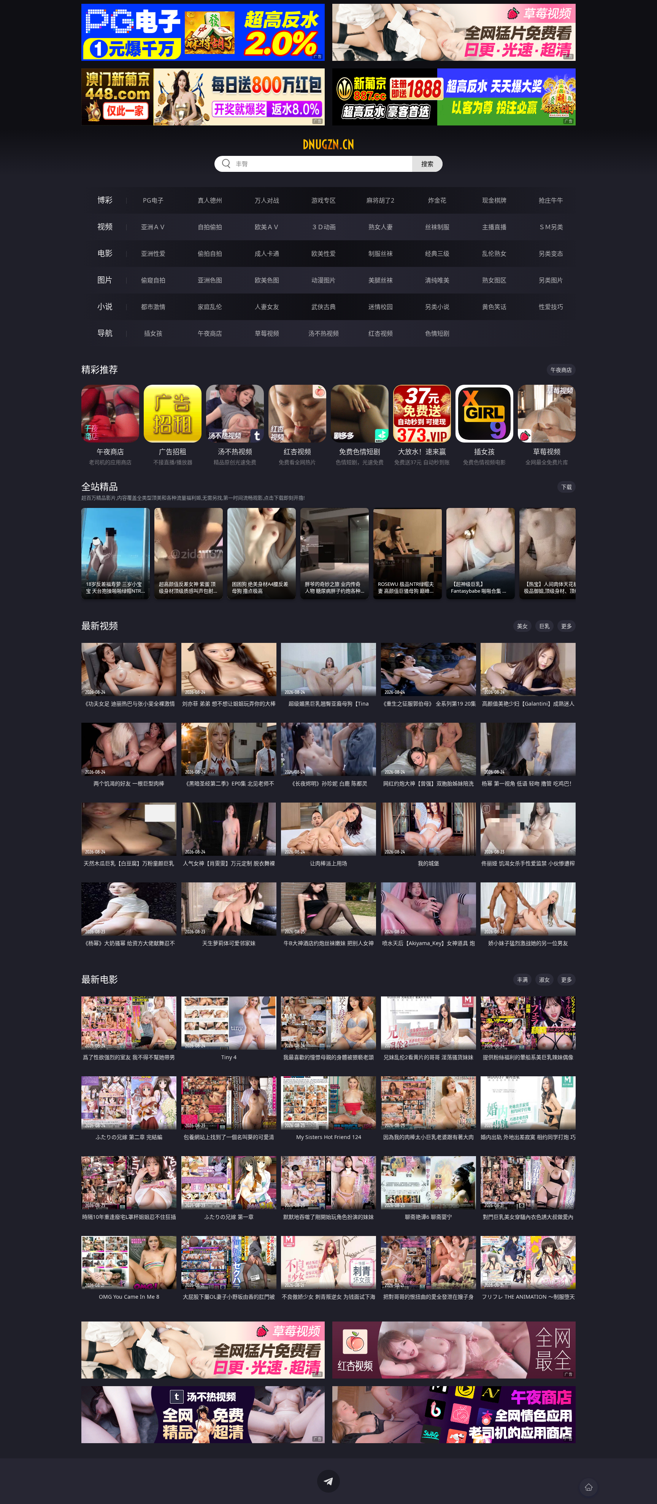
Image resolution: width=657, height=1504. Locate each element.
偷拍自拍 (210, 253)
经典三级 (437, 253)
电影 (105, 253)
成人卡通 (267, 253)
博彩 (105, 200)
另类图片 (551, 280)
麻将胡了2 (380, 200)
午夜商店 (210, 333)
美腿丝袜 (380, 280)
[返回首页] (588, 1487)
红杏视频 (380, 333)
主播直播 (494, 227)
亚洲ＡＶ (153, 227)
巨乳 (544, 626)
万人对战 (267, 200)
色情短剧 (437, 333)
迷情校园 (380, 307)
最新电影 (99, 979)
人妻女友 (267, 307)
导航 (105, 333)
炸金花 (437, 200)
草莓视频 (267, 333)
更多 (566, 626)
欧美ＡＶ (267, 227)
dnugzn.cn (328, 144)
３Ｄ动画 (323, 227)
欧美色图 (267, 280)
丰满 (522, 979)
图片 (105, 280)
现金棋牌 (494, 200)
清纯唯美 (437, 280)
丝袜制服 (437, 227)
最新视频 (99, 625)
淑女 (544, 979)
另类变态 (551, 253)
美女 (522, 626)
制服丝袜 (380, 253)
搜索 (427, 164)
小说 (105, 306)
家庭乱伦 (210, 307)
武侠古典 (323, 307)
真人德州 (210, 200)
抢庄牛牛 (551, 200)
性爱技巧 (551, 307)
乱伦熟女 (494, 253)
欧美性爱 (323, 253)
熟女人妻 (380, 227)
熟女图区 (494, 280)
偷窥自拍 (153, 280)
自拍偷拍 (210, 227)
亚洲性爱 (153, 253)
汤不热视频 (323, 333)
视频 (105, 227)
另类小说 (437, 307)
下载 (566, 486)
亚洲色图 (210, 280)
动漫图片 (323, 280)
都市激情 (153, 307)
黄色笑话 (494, 307)
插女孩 (153, 333)
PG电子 (153, 200)
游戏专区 (323, 200)
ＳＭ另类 (551, 227)
